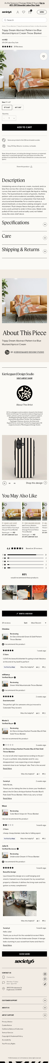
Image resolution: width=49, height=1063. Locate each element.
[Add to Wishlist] (5, 504)
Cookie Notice (7, 1025)
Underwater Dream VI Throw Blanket (24, 856)
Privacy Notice (7, 1022)
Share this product (23, 166)
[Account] (18, 12)
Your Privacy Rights (8, 1044)
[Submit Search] (5, 20)
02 (24, 98)
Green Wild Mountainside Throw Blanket (26, 685)
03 (41, 98)
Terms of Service (7, 1032)
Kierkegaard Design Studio (29, 352)
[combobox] (24, 19)
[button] (12, 46)
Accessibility (6, 1040)
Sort (26, 623)
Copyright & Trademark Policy (12, 1036)
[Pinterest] (45, 979)
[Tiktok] (45, 984)
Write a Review (29, 614)
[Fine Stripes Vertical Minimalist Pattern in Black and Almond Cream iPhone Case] (24, 457)
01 (4, 483)
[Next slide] (44, 362)
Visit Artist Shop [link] (25, 378)
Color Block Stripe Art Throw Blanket (24, 814)
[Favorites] (24, 12)
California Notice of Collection (12, 1029)
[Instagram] (45, 974)
